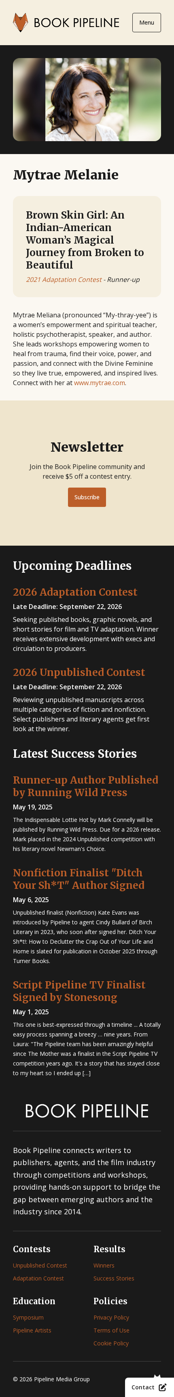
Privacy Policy (111, 1317)
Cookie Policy (111, 1343)
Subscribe (87, 497)
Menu (146, 22)
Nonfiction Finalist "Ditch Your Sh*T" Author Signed (78, 879)
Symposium (28, 1317)
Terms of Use (111, 1330)
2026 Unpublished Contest (79, 672)
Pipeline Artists (32, 1330)
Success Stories (113, 1278)
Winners (104, 1265)
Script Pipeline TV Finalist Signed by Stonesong (79, 991)
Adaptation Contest (38, 1278)
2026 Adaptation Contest (75, 592)
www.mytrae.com (99, 382)
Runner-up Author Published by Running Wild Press (85, 786)
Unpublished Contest (40, 1265)
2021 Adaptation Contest (64, 279)
